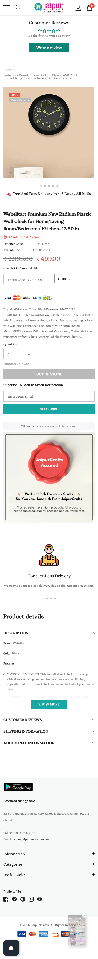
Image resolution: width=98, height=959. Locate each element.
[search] (18, 7)
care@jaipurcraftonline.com (32, 839)
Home (7, 70)
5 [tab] (57, 186)
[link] (18, 787)
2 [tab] (45, 186)
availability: (11, 250)
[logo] (49, 7)
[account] (78, 7)
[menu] (6, 7)
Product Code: (13, 243)
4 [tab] (53, 186)
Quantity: (10, 344)
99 (23, 426)
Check (64, 278)
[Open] (11, 948)
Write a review (49, 47)
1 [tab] (41, 186)
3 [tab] (49, 186)
